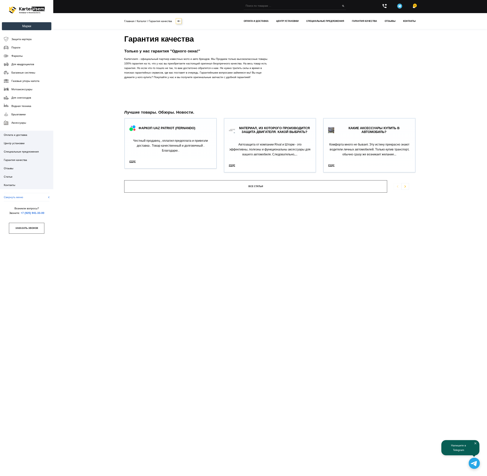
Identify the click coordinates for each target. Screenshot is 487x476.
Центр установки (287, 21)
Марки (26, 26)
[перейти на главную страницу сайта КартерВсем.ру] (27, 10)
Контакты (409, 21)
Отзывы (390, 21)
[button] (405, 186)
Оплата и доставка (256, 21)
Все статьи (255, 186)
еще (132, 161)
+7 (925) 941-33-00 (32, 212)
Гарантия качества (364, 21)
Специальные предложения (325, 21)
